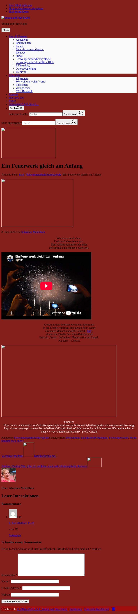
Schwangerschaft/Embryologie (31, 437)
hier (89, 331)
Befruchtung (72, 437)
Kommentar (9, 575)
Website (5, 594)
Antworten (15, 535)
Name (5, 581)
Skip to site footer (19, 11)
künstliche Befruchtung (94, 437)
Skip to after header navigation (26, 8)
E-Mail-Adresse (11, 587)
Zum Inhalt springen (20, 5)
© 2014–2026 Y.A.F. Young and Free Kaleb (42, 609)
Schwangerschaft (118, 437)
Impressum (76, 609)
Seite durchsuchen (19, 114)
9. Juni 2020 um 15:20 (21, 523)
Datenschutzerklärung (96, 609)
